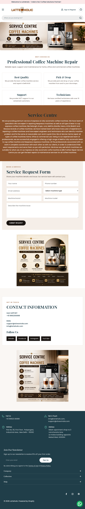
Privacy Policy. (45, 466)
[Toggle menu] (3, 9)
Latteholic (14, 501)
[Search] (80, 18)
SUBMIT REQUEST (16, 223)
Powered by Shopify (26, 501)
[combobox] (42, 17)
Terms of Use (33, 466)
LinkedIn (11, 339)
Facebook (22, 339)
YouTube (46, 339)
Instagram (34, 339)
